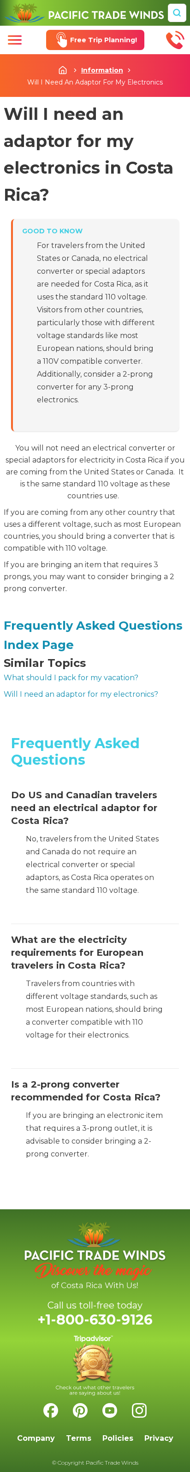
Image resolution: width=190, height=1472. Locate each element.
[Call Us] (175, 40)
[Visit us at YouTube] (109, 1410)
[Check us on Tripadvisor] (95, 1366)
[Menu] (15, 40)
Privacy (158, 1438)
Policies (117, 1438)
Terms (78, 1438)
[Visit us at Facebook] (50, 1410)
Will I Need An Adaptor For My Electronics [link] (95, 82)
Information (102, 70)
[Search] (177, 13)
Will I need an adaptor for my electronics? (81, 694)
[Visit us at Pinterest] (80, 1410)
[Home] (84, 13)
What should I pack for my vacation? (71, 677)
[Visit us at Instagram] (139, 1410)
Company (36, 1438)
